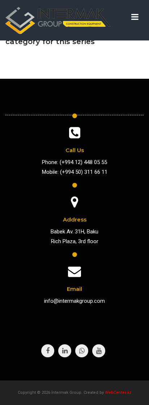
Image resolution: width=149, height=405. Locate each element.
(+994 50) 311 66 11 (83, 172)
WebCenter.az (118, 392)
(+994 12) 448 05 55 (83, 162)
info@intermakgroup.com (74, 301)
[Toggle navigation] (135, 17)
